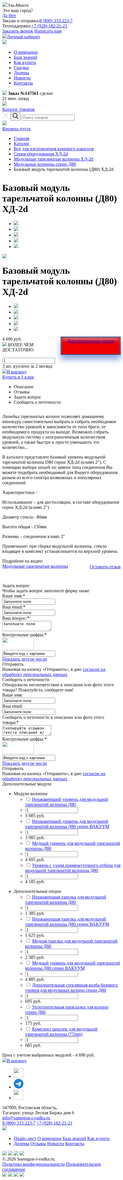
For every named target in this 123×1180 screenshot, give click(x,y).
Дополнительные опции (90, 341)
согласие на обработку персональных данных (53, 672)
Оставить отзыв (105, 566)
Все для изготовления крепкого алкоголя (54, 148)
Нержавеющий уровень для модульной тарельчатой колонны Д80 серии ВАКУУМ (67, 824)
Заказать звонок (17, 31)
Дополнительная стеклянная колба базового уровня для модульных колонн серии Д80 (71, 988)
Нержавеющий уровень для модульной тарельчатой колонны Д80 (66, 802)
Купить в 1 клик (18, 377)
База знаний (25, 57)
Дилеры (21, 72)
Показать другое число (24, 659)
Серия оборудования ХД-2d (41, 153)
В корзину (17, 371)
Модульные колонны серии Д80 (45, 164)
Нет (12, 15)
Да (4, 15)
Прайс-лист (25, 1138)
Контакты (23, 83)
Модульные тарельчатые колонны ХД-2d (53, 159)
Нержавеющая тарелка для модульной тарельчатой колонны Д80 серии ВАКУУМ (67, 922)
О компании (26, 52)
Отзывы (38, 1143)
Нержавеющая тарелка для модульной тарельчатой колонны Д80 (65, 900)
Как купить (25, 62)
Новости (22, 77)
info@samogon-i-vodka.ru (26, 1117)
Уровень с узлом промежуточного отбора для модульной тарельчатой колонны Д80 (72, 868)
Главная (21, 138)
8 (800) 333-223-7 (56, 20)
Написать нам (47, 31)
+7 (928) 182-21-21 (49, 25)
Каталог (21, 143)
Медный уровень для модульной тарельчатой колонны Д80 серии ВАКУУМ (72, 966)
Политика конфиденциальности (33, 1164)
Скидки (21, 67)
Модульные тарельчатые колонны (35, 566)
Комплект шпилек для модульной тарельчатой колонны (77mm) (61, 1032)
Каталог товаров (18, 109)
